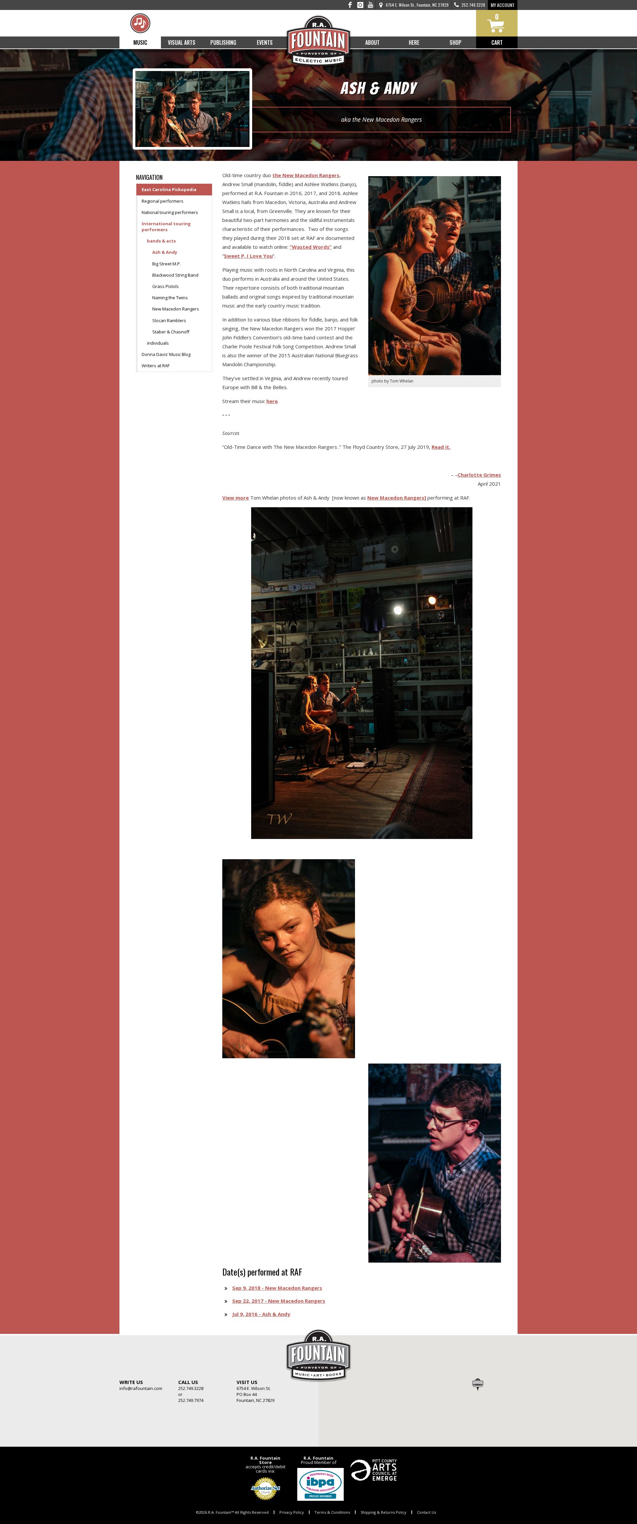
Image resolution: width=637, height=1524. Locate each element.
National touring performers (170, 212)
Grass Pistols (165, 286)
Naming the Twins (170, 298)
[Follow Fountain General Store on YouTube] (371, 5)
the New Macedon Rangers (305, 175)
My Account (503, 4)
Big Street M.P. (166, 264)
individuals (158, 343)
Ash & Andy (164, 252)
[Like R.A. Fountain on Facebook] (350, 5)
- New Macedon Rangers (277, 1287)
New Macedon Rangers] (396, 497)
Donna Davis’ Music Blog (166, 354)
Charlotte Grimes (479, 474)
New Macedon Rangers (175, 309)
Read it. (441, 447)
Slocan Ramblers (169, 320)
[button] (478, 1384)
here (272, 401)
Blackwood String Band (175, 275)
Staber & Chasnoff (170, 332)
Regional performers (162, 201)
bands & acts (161, 241)
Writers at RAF (156, 366)
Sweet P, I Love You (248, 255)
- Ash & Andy (261, 1314)
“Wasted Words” (311, 246)
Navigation (149, 177)
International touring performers (166, 227)
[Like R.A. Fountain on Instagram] (360, 5)
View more (235, 497)
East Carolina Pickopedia (169, 189)
